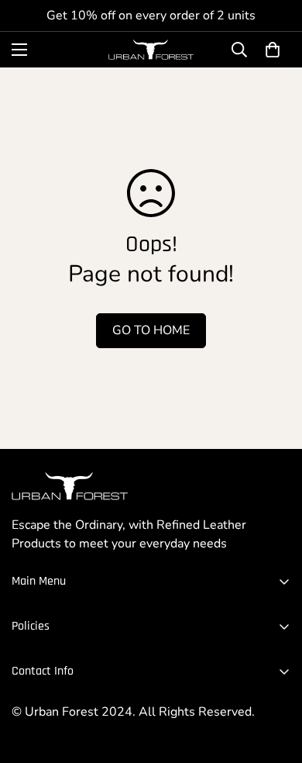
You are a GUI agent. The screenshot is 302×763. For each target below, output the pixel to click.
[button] (272, 49)
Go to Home (151, 330)
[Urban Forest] (151, 49)
